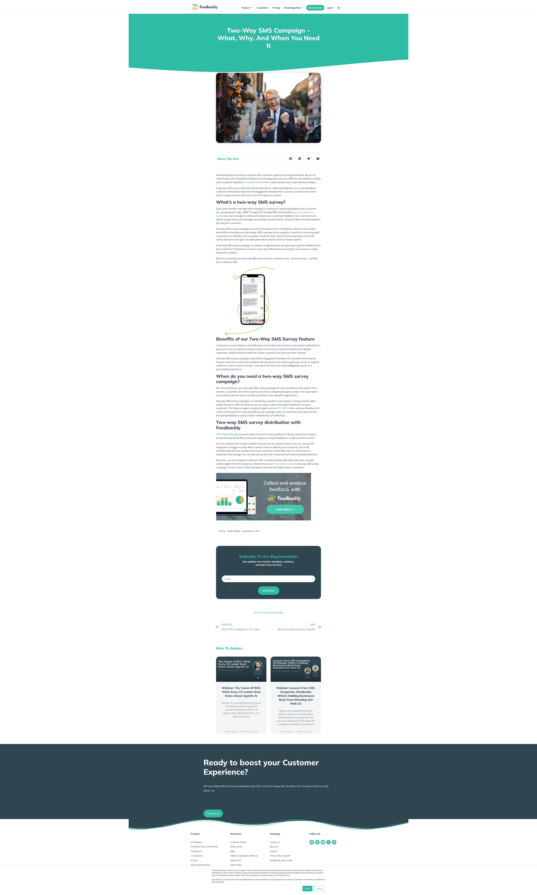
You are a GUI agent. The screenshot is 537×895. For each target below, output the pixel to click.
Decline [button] (319, 888)
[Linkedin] (334, 842)
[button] (290, 159)
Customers (262, 7)
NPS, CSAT (282, 408)
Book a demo (315, 7)
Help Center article (283, 463)
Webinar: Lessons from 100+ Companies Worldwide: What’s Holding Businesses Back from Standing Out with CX (295, 695)
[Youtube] (323, 842)
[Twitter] (317, 842)
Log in (330, 7)
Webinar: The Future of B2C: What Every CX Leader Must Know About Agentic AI (241, 691)
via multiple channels (254, 182)
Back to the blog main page (268, 612)
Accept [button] (307, 888)
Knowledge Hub (292, 7)
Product (246, 7)
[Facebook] (311, 842)
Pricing (276, 7)
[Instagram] (328, 842)
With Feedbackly (224, 434)
